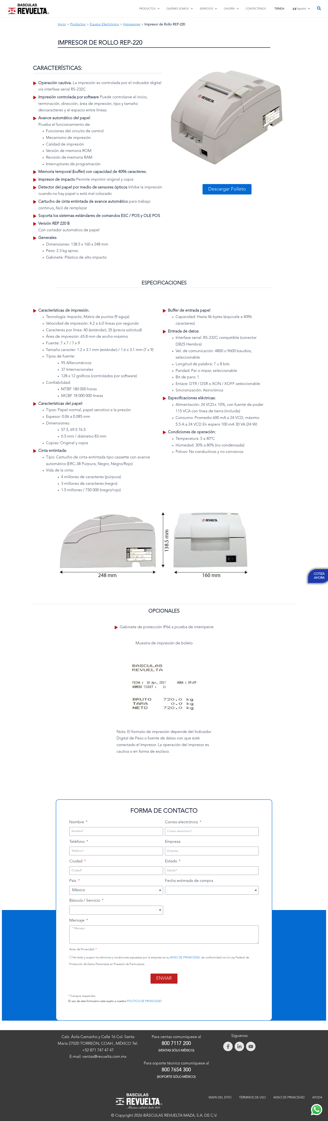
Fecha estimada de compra (189, 881)
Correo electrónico (182, 822)
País (73, 881)
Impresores (131, 24)
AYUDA (317, 1097)
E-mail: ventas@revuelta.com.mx (97, 1057)
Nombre (77, 822)
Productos (78, 24)
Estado (171, 861)
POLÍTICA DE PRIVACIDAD (144, 1001)
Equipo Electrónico (104, 24)
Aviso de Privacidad (82, 949)
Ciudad (76, 861)
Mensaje (77, 921)
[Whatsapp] (316, 1109)
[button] (158, 8)
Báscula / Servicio (85, 901)
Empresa (173, 842)
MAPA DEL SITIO (220, 1097)
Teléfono (77, 842)
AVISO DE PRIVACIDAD (185, 957)
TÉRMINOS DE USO (252, 1097)
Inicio (62, 24)
